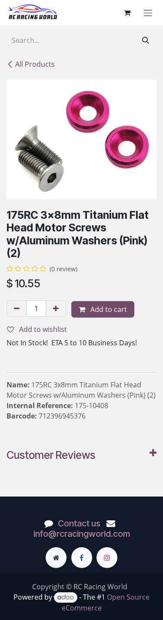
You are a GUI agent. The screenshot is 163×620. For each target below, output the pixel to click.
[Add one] (56, 308)
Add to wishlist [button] (42, 329)
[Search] (145, 40)
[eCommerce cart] (127, 12)
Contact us (79, 523)
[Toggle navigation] (147, 12)
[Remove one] (17, 308)
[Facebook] (81, 557)
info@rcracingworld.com (81, 534)
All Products (35, 64)
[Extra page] (56, 557)
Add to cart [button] (108, 309)
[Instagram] (106, 557)
